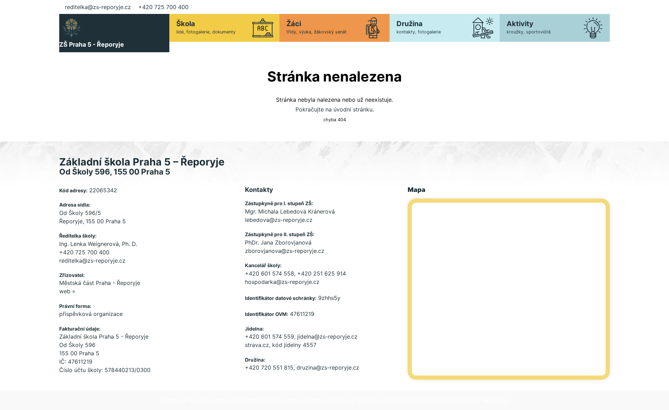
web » (67, 291)
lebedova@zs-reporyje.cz (279, 219)
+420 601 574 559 (269, 336)
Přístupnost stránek (351, 400)
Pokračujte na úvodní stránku (333, 109)
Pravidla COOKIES (406, 400)
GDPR (443, 400)
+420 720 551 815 (269, 367)
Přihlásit (466, 400)
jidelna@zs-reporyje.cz (327, 336)
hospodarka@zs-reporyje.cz (282, 281)
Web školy (495, 400)
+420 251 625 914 (321, 273)
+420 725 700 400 (163, 6)
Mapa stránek (303, 400)
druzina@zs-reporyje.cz (328, 367)
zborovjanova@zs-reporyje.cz (284, 250)
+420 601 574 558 (269, 273)
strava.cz (257, 344)
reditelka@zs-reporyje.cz (98, 6)
